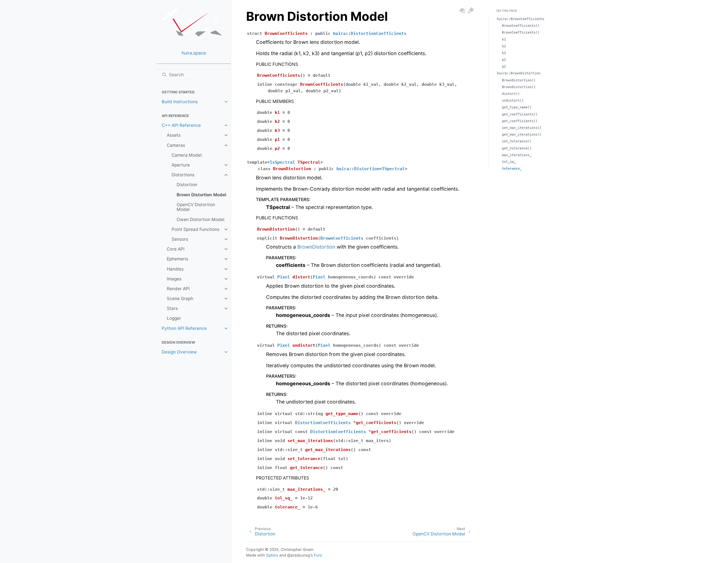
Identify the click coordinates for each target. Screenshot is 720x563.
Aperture (181, 165)
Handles (175, 269)
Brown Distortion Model (201, 194)
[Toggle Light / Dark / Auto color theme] (471, 11)
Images (174, 279)
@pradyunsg (298, 555)
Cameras (176, 145)
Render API (178, 288)
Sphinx (272, 555)
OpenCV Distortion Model (196, 207)
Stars (172, 308)
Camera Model (187, 155)
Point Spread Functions (195, 229)
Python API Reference (184, 328)
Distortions (183, 174)
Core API (175, 249)
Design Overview (179, 352)
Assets (174, 135)
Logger (174, 318)
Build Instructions (180, 101)
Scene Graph (180, 298)
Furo (318, 555)
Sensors (180, 239)
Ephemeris (177, 259)
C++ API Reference (181, 125)
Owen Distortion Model (200, 219)
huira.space (194, 53)
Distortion (187, 184)
